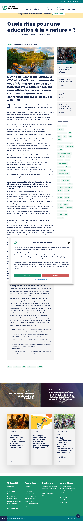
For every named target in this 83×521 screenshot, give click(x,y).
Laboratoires (31, 367)
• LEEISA (62, 431)
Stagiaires (60, 207)
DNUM (67, 160)
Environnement (62, 163)
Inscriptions (28, 491)
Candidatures (29, 489)
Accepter (27, 275)
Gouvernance (11, 486)
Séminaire (69, 207)
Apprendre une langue (31, 506)
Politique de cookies (40, 279)
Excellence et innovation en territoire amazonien (49, 487)
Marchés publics (12, 498)
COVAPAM (61, 156)
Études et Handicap (30, 496)
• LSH (67, 431)
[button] (68, 242)
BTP (65, 136)
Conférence (17, 367)
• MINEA (32, 35)
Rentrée (69, 201)
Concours (60, 146)
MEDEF (60, 190)
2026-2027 (58, 14)
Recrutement (11, 496)
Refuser (55, 275)
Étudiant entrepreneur (31, 503)
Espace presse (11, 494)
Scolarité (27, 486)
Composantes (11, 491)
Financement (62, 170)
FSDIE (68, 177)
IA (58, 180)
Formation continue (64, 173)
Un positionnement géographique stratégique (67, 487)
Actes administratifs (13, 506)
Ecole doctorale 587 (48, 493)
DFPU (68, 156)
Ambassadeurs (62, 133)
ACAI (59, 126)
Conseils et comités (13, 489)
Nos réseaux (63, 502)
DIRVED (60, 160)
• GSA (58, 431)
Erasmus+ (60, 167)
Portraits (67, 194)
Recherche (61, 201)
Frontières (61, 177)
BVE (70, 136)
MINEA (40, 367)
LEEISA (70, 184)
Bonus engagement (30, 501)
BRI (70, 133)
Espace (68, 167)
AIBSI (65, 126)
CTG (24, 367)
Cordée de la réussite (64, 153)
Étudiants (60, 218)
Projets (60, 197)
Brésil (59, 136)
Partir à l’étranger (65, 500)
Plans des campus (12, 508)
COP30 (60, 150)
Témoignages (64, 497)
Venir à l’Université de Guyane (66, 491)
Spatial (66, 204)
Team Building (62, 211)
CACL (9, 367)
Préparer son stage (30, 498)
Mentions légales (12, 503)
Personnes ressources (14, 501)
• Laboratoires (24, 35)
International (65, 180)
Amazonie (61, 129)
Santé (59, 204)
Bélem (60, 139)
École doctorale (62, 214)
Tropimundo (63, 495)
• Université (18, 431)
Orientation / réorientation (32, 494)
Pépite (67, 197)
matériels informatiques (65, 187)
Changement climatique (65, 143)
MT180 (60, 194)
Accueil (9, 44)
